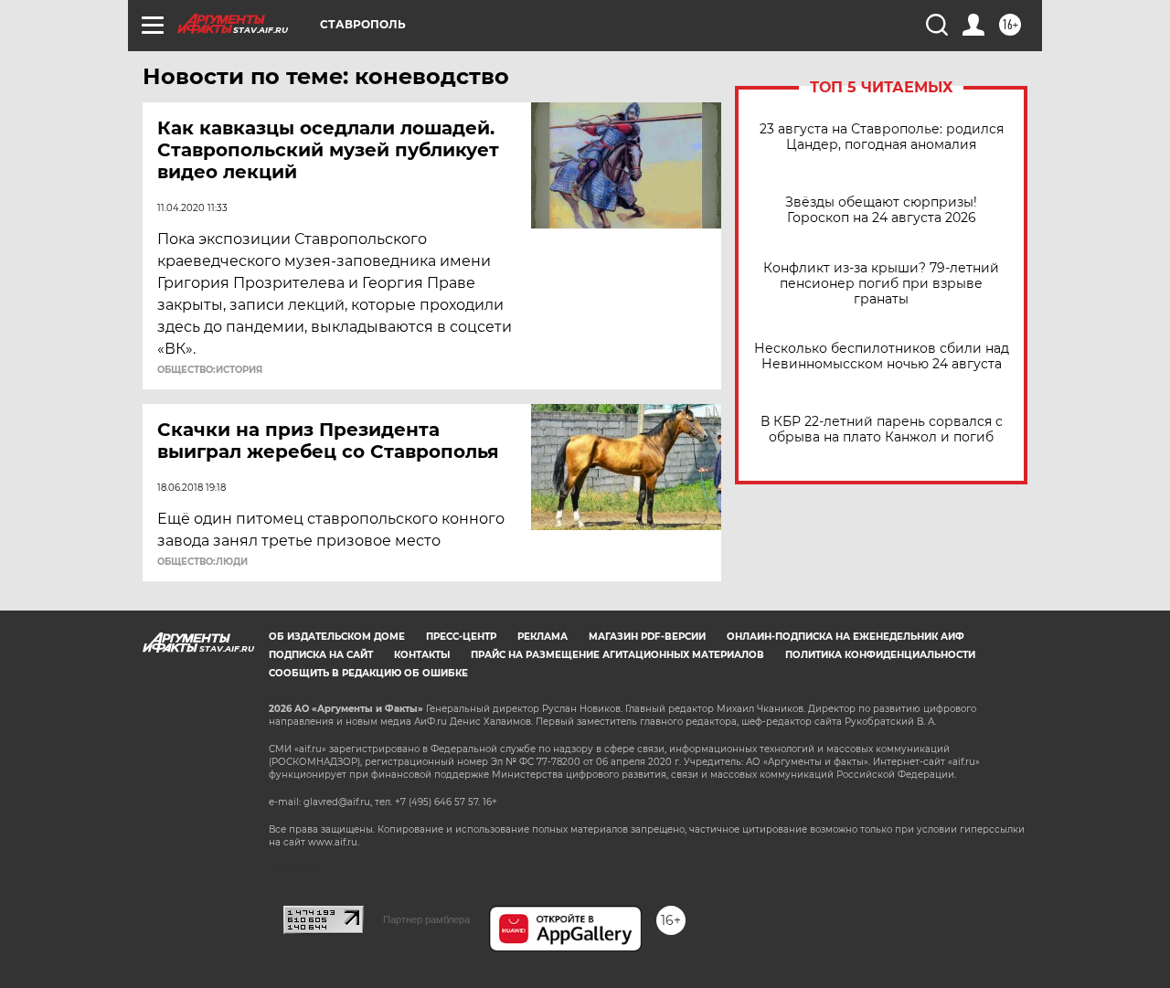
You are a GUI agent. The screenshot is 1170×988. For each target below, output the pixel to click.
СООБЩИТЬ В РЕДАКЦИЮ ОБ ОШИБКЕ (368, 673)
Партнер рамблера (426, 919)
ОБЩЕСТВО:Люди (202, 562)
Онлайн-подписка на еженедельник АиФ (845, 637)
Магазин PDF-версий (647, 637)
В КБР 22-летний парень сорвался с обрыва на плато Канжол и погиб (881, 429)
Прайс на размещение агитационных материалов (617, 655)
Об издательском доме (337, 637)
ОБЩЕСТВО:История (209, 370)
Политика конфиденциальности (880, 655)
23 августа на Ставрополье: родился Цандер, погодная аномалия (882, 137)
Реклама (542, 637)
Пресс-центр (461, 637)
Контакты (422, 655)
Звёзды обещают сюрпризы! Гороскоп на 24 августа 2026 (881, 210)
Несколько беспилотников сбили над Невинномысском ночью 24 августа (881, 356)
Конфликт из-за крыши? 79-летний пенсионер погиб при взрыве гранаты (881, 283)
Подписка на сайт (321, 655)
